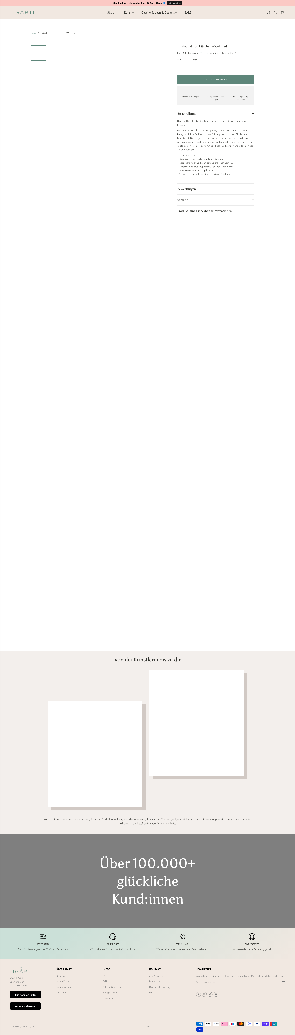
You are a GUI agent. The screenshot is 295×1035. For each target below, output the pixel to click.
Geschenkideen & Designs (158, 12)
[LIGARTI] (22, 12)
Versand (204, 53)
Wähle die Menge (187, 59)
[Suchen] (268, 12)
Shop (111, 12)
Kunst (128, 12)
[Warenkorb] (282, 12)
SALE (188, 12)
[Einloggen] (275, 12)
